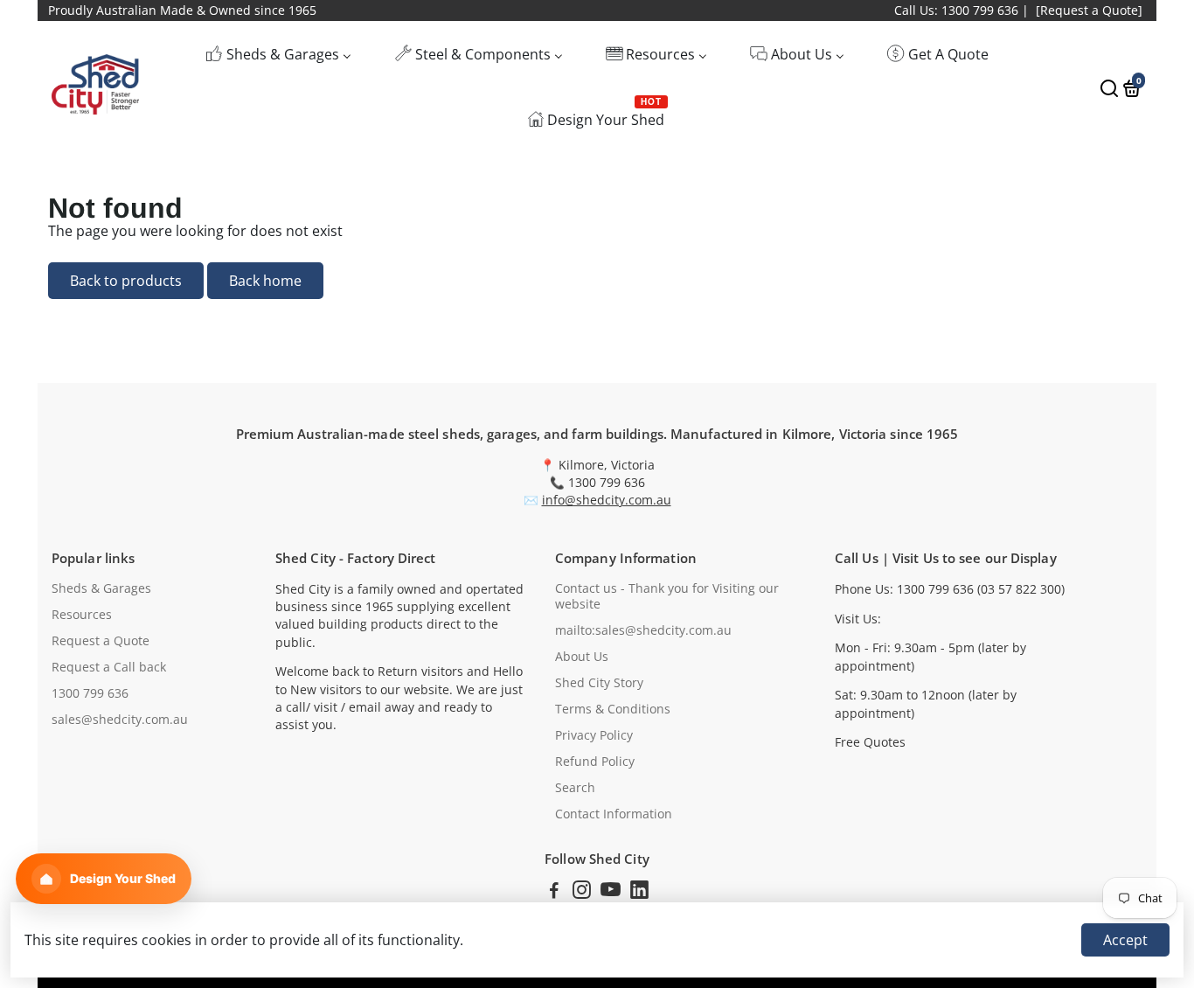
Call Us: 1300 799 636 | (961, 10)
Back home (265, 280)
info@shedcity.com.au (606, 500)
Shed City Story (599, 683)
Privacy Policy (594, 735)
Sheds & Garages (101, 588)
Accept (1125, 940)
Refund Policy (595, 761)
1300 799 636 (90, 693)
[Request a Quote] (1089, 10)
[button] (103, 878)
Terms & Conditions (612, 709)
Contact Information (613, 814)
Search (575, 788)
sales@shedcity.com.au (120, 719)
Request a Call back (109, 667)
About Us (581, 656)
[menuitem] (278, 54)
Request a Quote (100, 641)
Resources (82, 615)
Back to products (126, 280)
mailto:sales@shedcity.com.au (643, 630)
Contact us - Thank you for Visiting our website (667, 596)
